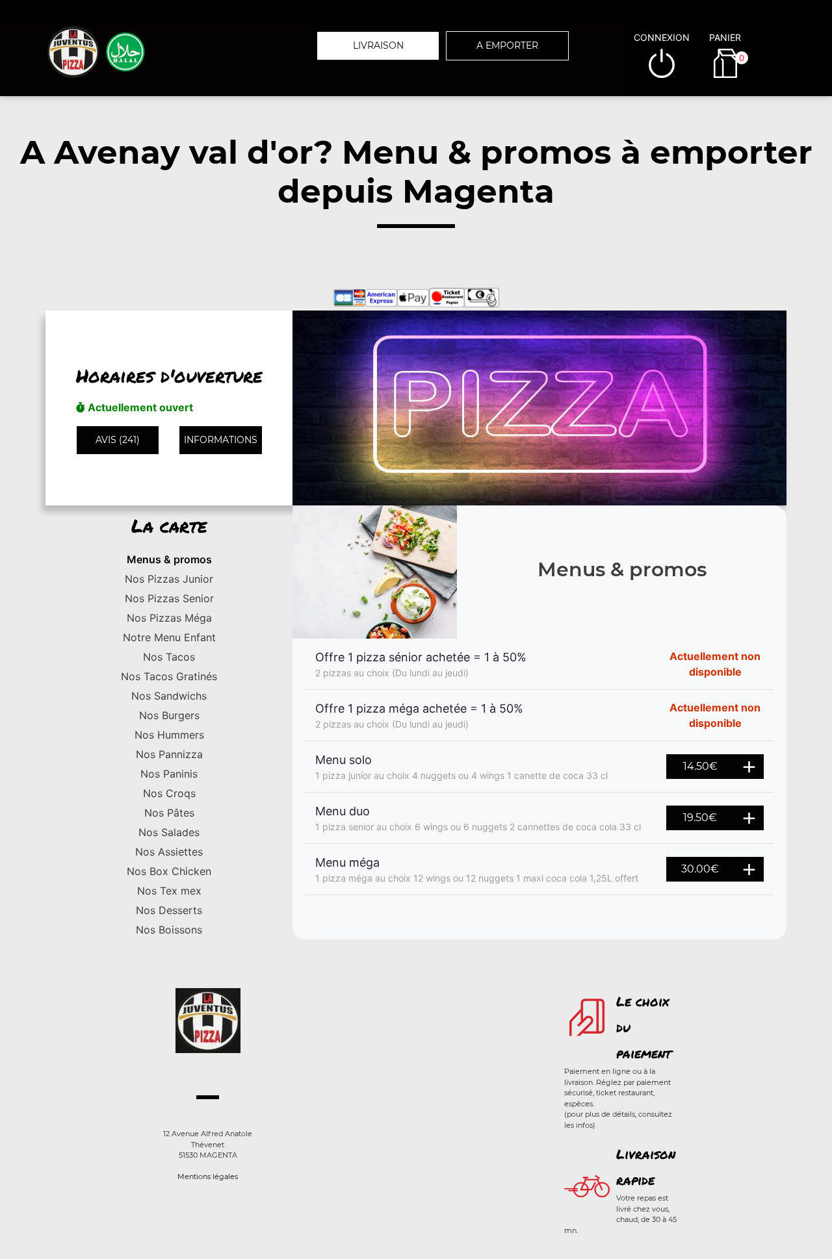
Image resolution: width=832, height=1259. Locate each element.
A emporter (507, 45)
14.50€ (700, 766)
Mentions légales (207, 1176)
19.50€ (700, 817)
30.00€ (700, 869)
